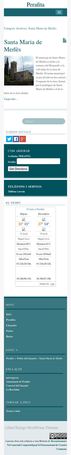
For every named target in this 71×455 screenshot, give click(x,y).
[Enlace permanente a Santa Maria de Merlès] (19, 70)
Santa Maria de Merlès (23, 45)
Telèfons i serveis (16, 191)
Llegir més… (11, 99)
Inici (8, 314)
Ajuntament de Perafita (18, 381)
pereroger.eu (12, 377)
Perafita (35, 4)
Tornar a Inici (13, 411)
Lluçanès (11, 325)
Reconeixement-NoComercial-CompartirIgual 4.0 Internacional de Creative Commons (37, 445)
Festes (9, 331)
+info (52, 284)
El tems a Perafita (35, 209)
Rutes (9, 336)
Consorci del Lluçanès (17, 385)
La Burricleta (13, 389)
